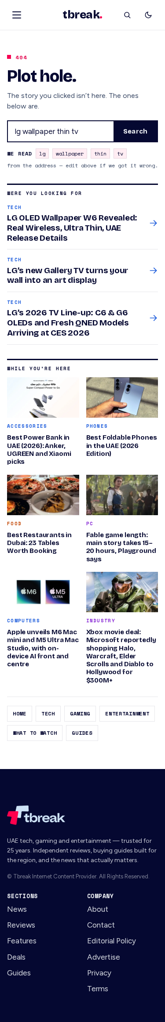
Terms (97, 988)
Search (135, 131)
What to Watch (35, 733)
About (97, 909)
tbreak (82, 15)
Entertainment (127, 713)
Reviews (21, 925)
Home (19, 713)
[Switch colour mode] (148, 15)
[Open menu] (16, 15)
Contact (101, 925)
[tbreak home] (82, 815)
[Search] (127, 15)
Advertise (103, 957)
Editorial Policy (111, 940)
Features (22, 940)
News (17, 909)
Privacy (99, 972)
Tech (48, 713)
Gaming (80, 713)
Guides (82, 733)
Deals (16, 957)
